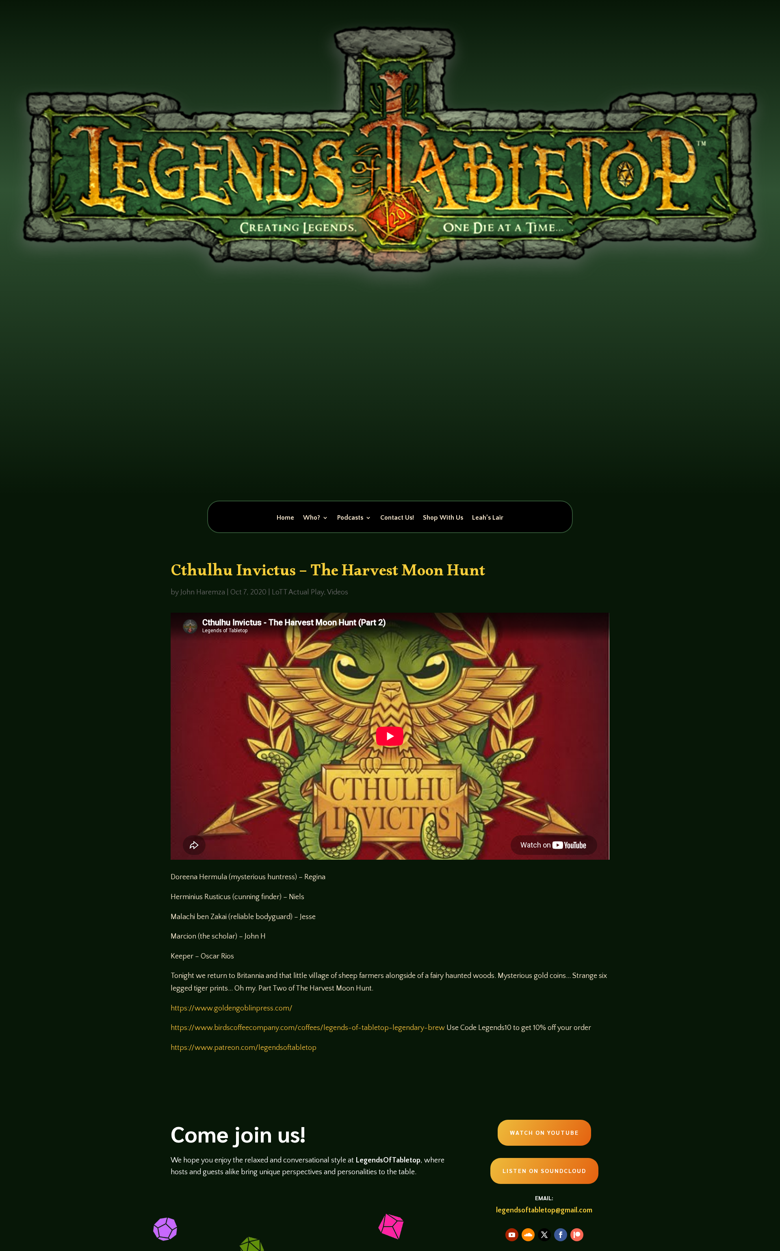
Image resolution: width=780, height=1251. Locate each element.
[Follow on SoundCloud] (528, 1234)
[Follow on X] (544, 1234)
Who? (311, 518)
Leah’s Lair (487, 518)
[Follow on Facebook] (560, 1234)
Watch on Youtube (544, 1132)
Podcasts (350, 518)
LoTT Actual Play (298, 592)
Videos (337, 592)
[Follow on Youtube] (511, 1234)
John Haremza (202, 592)
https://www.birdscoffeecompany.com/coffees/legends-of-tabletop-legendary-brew (308, 1028)
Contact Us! (397, 518)
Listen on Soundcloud (544, 1170)
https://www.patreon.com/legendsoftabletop (243, 1048)
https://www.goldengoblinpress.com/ (231, 1008)
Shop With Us (443, 518)
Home (285, 518)
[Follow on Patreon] (576, 1234)
